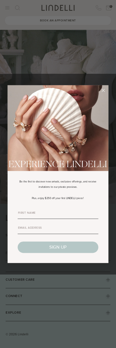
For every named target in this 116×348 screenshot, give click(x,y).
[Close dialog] (103, 90)
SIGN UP (58, 247)
